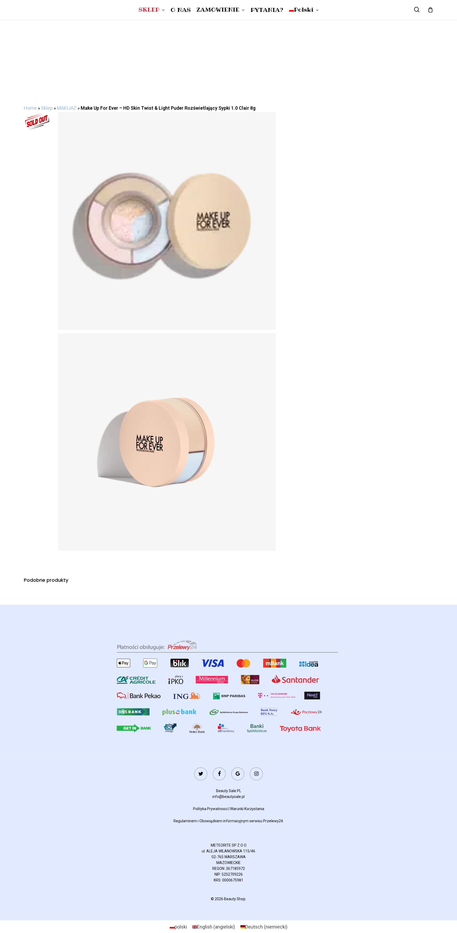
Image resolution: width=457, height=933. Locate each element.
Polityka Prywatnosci (210, 809)
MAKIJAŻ (66, 108)
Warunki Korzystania (247, 809)
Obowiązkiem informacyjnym (224, 821)
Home (30, 108)
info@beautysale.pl (228, 797)
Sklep (47, 108)
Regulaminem (185, 821)
